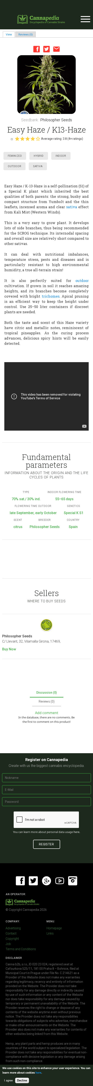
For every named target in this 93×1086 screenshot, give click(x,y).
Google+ (46, 880)
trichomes (50, 296)
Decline (22, 1080)
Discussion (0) (46, 692)
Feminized (15, 155)
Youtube (59, 880)
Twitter (46, 49)
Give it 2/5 (22, 139)
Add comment (46, 712)
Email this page (56, 49)
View (10, 34)
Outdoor (14, 166)
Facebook (36, 49)
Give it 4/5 (32, 139)
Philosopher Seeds (56, 120)
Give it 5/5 (38, 139)
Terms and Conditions (21, 949)
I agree (8, 1080)
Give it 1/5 (17, 139)
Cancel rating (11, 138)
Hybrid (39, 155)
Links (50, 933)
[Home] (41, 19)
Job (8, 944)
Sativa (38, 166)
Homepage (54, 928)
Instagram (72, 880)
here (76, 832)
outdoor (82, 280)
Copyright (12, 938)
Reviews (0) (25, 34)
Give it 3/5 (27, 139)
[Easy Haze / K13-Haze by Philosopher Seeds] (46, 84)
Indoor (61, 155)
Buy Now (9, 649)
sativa (71, 207)
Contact (11, 933)
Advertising (13, 928)
